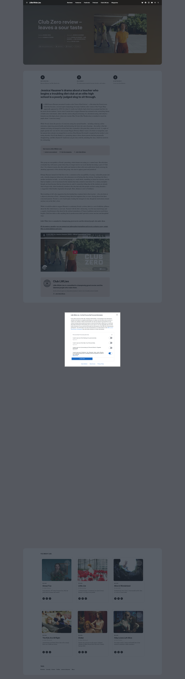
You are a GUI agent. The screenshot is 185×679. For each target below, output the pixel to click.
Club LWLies (105, 2)
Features (78, 2)
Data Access (92, 363)
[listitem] (92, 335)
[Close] (117, 315)
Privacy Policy (101, 363)
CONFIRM (82, 358)
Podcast (95, 2)
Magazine (115, 2)
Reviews (69, 2)
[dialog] (92, 339)
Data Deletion (84, 363)
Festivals (87, 2)
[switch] (110, 338)
